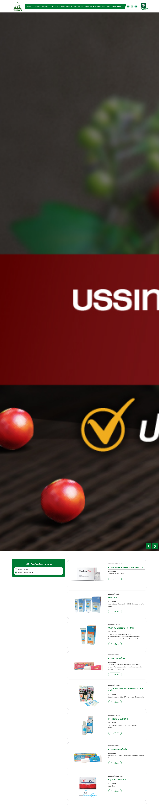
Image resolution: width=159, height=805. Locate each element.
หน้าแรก (29, 6)
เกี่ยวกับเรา (37, 6)
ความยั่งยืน (88, 6)
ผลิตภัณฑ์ (55, 6)
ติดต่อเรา (120, 6)
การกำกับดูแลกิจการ (65, 6)
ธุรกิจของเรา (46, 6)
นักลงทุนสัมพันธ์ (78, 6)
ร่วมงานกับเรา (111, 6)
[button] (128, 6)
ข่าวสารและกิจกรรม (99, 6)
